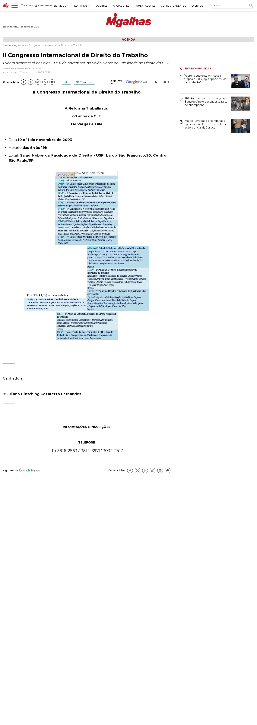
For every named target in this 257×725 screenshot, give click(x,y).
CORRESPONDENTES (173, 5)
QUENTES (101, 5)
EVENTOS (197, 5)
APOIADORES (121, 5)
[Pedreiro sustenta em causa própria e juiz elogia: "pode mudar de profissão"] (239, 82)
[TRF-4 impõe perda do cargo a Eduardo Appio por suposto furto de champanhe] (239, 105)
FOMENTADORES (145, 5)
